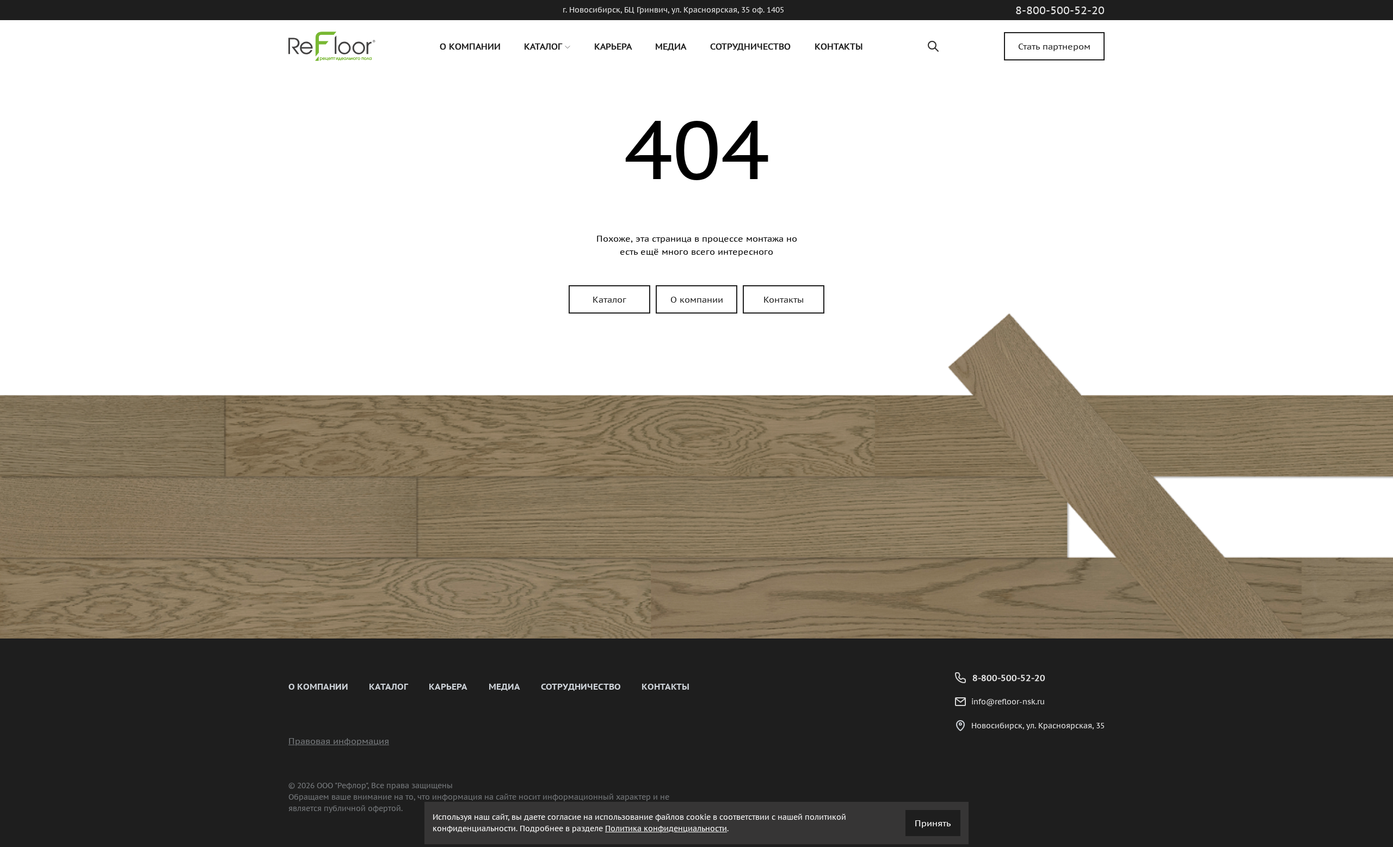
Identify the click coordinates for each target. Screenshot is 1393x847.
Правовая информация (338, 740)
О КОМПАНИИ (318, 686)
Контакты (783, 299)
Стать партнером (1054, 46)
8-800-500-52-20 (1060, 10)
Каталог (609, 299)
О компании (696, 299)
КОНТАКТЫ (665, 686)
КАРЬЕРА (448, 686)
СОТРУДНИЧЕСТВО (581, 686)
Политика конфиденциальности (666, 828)
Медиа (504, 686)
